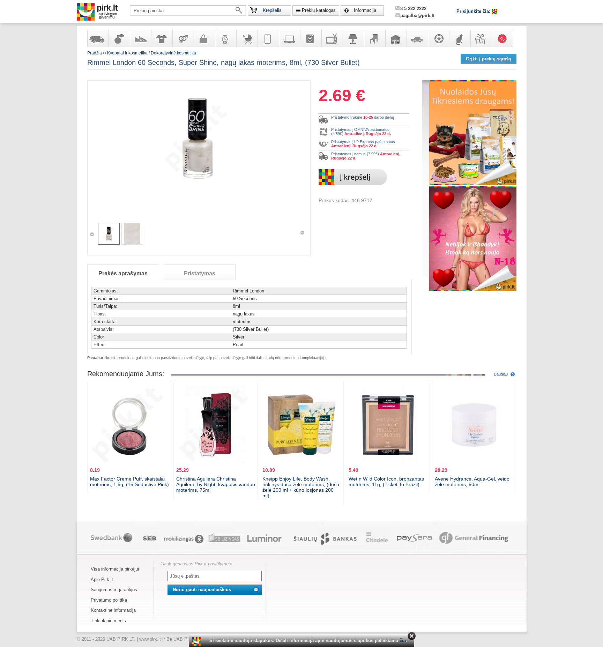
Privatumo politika (109, 600)
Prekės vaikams (247, 38)
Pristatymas (199, 273)
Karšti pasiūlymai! (504, 38)
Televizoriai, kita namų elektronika (332, 38)
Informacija (365, 10)
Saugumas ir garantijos (114, 589)
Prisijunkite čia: (474, 11)
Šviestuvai (353, 38)
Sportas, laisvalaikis (438, 38)
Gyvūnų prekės (459, 38)
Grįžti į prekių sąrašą (488, 58)
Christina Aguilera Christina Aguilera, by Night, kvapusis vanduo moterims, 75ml (215, 484)
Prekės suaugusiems (183, 38)
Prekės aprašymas (123, 273)
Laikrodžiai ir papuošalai (225, 38)
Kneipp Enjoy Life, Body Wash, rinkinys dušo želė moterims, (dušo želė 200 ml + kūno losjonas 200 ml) (300, 487)
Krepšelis (272, 10)
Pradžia (94, 53)
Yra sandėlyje (98, 38)
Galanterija (204, 38)
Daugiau (501, 374)
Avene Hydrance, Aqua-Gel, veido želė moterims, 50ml (472, 481)
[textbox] (188, 10)
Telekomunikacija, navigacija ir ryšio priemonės (268, 38)
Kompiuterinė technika (289, 38)
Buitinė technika (310, 38)
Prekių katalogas (319, 10)
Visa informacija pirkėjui (115, 569)
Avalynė (140, 38)
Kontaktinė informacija (113, 610)
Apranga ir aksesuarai (161, 38)
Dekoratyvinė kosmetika (173, 53)
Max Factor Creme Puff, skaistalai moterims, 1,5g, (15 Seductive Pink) (129, 481)
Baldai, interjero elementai (374, 38)
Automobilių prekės (417, 38)
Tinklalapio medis (108, 620)
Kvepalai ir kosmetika (119, 38)
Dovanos (481, 38)
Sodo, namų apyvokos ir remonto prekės (396, 38)
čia (403, 640)
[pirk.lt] (197, 641)
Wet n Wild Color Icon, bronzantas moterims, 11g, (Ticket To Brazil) (386, 481)
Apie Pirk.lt (102, 579)
